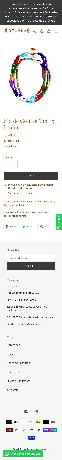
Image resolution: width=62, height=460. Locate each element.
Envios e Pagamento (18, 381)
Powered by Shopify (39, 449)
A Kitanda (12, 390)
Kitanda (25, 449)
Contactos (13, 372)
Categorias (13, 345)
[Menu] (56, 30)
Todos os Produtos (18, 363)
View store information (20, 192)
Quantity (8, 157)
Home (10, 354)
